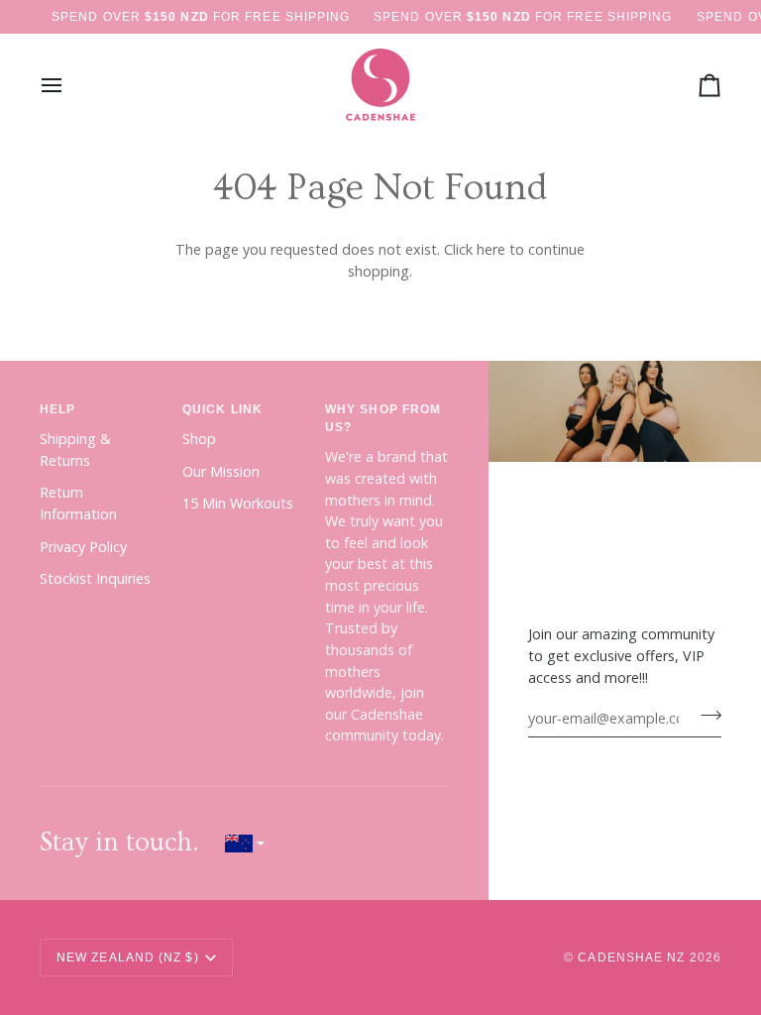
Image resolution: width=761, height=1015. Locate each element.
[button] (244, 843)
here (491, 249)
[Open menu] (69, 85)
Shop (199, 438)
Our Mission (221, 471)
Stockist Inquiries (95, 578)
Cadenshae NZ (631, 957)
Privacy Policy (83, 546)
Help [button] (57, 409)
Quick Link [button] (222, 409)
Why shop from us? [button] (383, 418)
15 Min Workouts (237, 503)
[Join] (705, 716)
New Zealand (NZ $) (127, 957)
